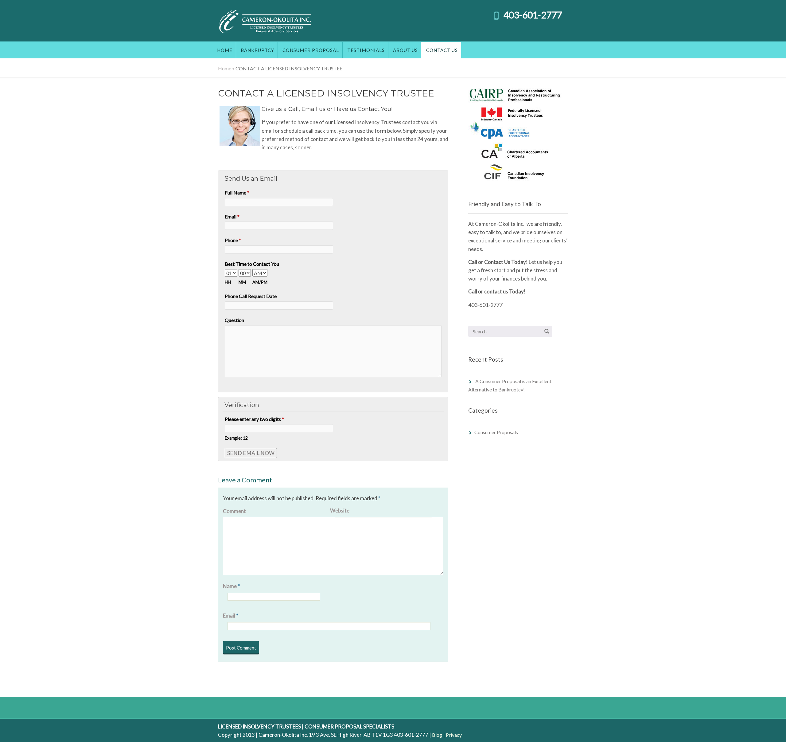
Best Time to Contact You (252, 264)
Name (231, 586)
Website (339, 510)
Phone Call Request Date (251, 296)
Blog (437, 735)
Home (224, 68)
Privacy (454, 735)
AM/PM (259, 282)
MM (242, 282)
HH (228, 282)
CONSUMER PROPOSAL (310, 50)
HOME (224, 50)
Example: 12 (236, 438)
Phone (233, 240)
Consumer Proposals (496, 432)
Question (234, 320)
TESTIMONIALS (366, 50)
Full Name (237, 192)
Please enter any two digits (254, 419)
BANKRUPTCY (257, 50)
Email (232, 216)
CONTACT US (442, 50)
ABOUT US (405, 50)
